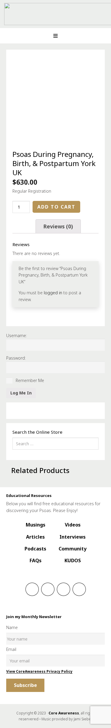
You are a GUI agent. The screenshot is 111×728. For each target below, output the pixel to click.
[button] (55, 36)
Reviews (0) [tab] (58, 226)
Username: (16, 335)
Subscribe (25, 685)
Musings (35, 524)
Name (12, 627)
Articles (35, 537)
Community (72, 548)
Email (11, 649)
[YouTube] (79, 589)
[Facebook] (32, 589)
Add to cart (56, 207)
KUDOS (73, 560)
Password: (16, 358)
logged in (53, 292)
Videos (73, 524)
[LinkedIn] (63, 589)
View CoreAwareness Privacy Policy (39, 671)
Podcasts (35, 548)
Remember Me (29, 380)
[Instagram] (47, 589)
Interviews (72, 537)
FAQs (35, 560)
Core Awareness (64, 713)
